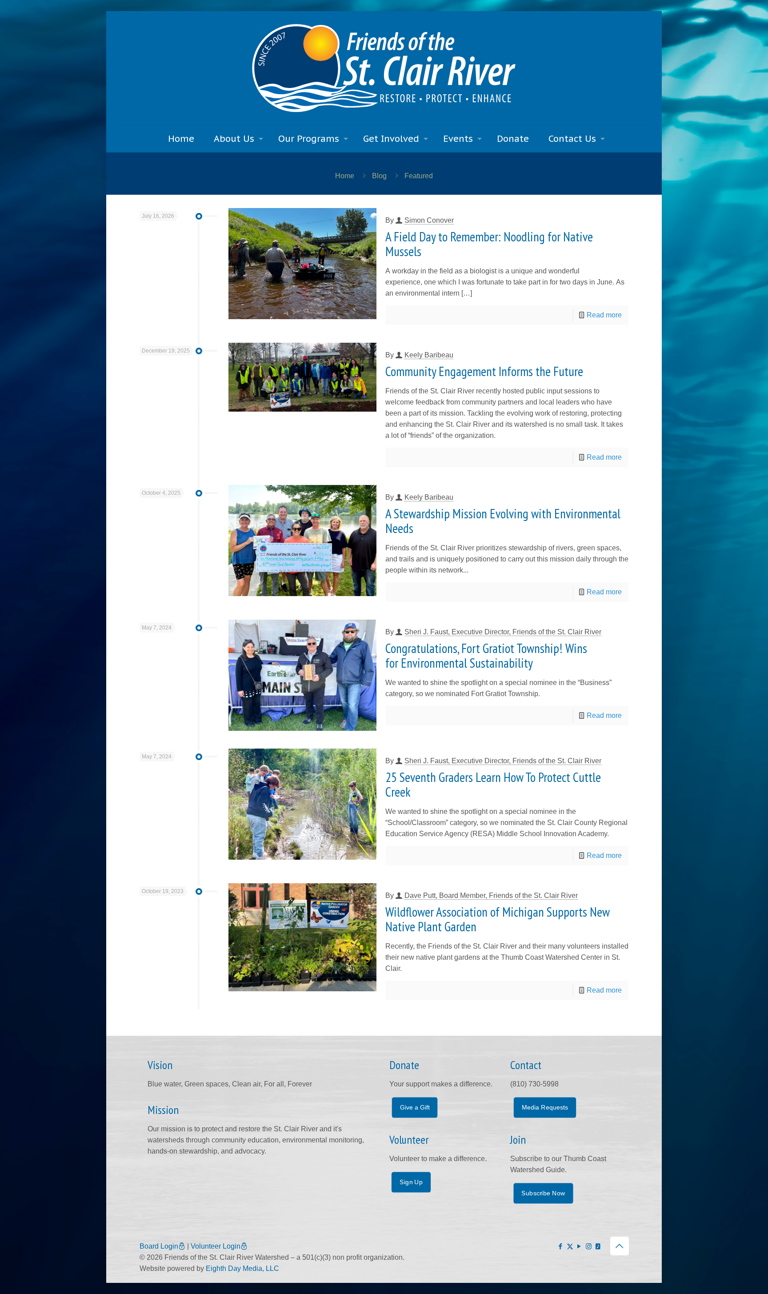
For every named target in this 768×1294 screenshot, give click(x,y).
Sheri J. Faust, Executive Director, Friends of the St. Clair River (502, 632)
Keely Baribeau (428, 355)
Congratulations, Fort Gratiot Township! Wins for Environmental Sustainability (486, 655)
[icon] (598, 1246)
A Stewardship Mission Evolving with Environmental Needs (502, 521)
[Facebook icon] (560, 1246)
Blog (379, 176)
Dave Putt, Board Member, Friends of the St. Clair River (491, 895)
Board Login (159, 1246)
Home (344, 176)
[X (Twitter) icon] (570, 1246)
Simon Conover (429, 220)
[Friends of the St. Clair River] (384, 68)
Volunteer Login (215, 1246)
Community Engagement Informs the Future (484, 371)
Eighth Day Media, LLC (242, 1268)
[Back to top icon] (619, 1246)
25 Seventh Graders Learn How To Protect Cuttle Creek (493, 784)
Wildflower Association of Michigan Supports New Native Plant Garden (497, 919)
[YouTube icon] (579, 1246)
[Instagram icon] (588, 1246)
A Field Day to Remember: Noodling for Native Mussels (489, 244)
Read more (604, 315)
